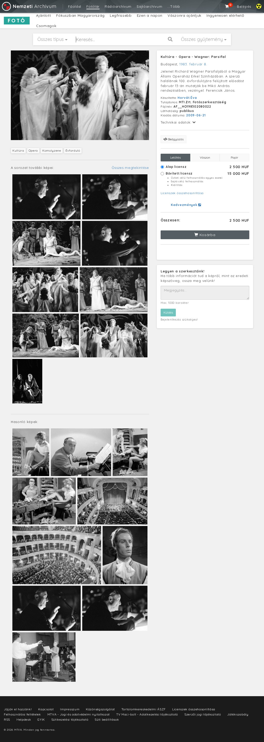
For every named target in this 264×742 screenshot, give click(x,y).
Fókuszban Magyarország (80, 15)
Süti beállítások (107, 719)
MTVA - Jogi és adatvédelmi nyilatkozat (78, 714)
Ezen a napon (149, 15)
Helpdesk (23, 719)
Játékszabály (237, 714)
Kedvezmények (184, 205)
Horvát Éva (187, 98)
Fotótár (93, 6)
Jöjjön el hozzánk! (18, 709)
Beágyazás (175, 139)
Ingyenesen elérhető (225, 15)
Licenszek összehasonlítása (182, 193)
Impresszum (69, 709)
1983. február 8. (193, 64)
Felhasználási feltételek (22, 714)
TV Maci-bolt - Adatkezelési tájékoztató (147, 714)
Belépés (244, 6)
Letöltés (175, 157)
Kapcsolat (46, 709)
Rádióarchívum (118, 6)
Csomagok (46, 25)
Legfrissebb (121, 15)
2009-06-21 (195, 115)
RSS (7, 719)
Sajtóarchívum (149, 6)
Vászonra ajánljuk (184, 15)
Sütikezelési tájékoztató (69, 719)
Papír (234, 157)
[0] (227, 6)
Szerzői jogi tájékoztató (202, 714)
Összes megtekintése (130, 168)
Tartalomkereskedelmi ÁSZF (143, 709)
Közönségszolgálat (100, 709)
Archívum (34, 6)
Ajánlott (43, 15)
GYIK (41, 719)
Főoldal (74, 6)
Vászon (205, 157)
